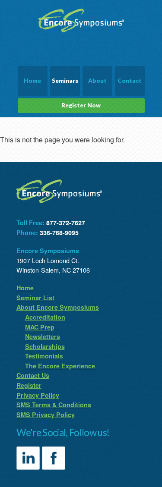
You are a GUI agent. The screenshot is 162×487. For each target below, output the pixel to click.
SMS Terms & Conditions (53, 404)
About (97, 80)
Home (32, 80)
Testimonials (44, 356)
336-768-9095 (59, 232)
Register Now (81, 105)
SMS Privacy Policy (45, 414)
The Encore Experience (60, 365)
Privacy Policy (37, 395)
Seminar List (35, 297)
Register (28, 385)
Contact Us (32, 375)
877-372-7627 (65, 222)
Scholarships (45, 346)
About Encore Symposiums (57, 307)
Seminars (65, 80)
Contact (130, 80)
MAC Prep (39, 327)
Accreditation (45, 317)
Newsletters (42, 336)
